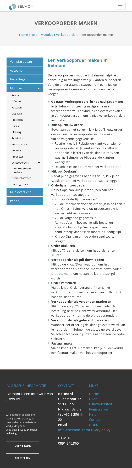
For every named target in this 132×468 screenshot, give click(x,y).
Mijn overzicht (20, 192)
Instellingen (18, 79)
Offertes (16, 101)
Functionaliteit (100, 404)
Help (34, 35)
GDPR (93, 424)
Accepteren (22, 458)
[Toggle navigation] (120, 5)
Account (16, 70)
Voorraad (17, 150)
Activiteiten (18, 138)
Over (93, 399)
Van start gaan (21, 61)
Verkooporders (67, 35)
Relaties (16, 95)
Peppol (15, 201)
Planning (16, 132)
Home (23, 35)
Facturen (17, 107)
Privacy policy (100, 430)
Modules (47, 35)
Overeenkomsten (21, 178)
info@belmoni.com (73, 430)
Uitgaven (17, 113)
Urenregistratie (20, 184)
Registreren (98, 409)
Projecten (17, 119)
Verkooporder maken (22, 170)
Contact (95, 419)
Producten (18, 156)
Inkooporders (19, 144)
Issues (15, 126)
